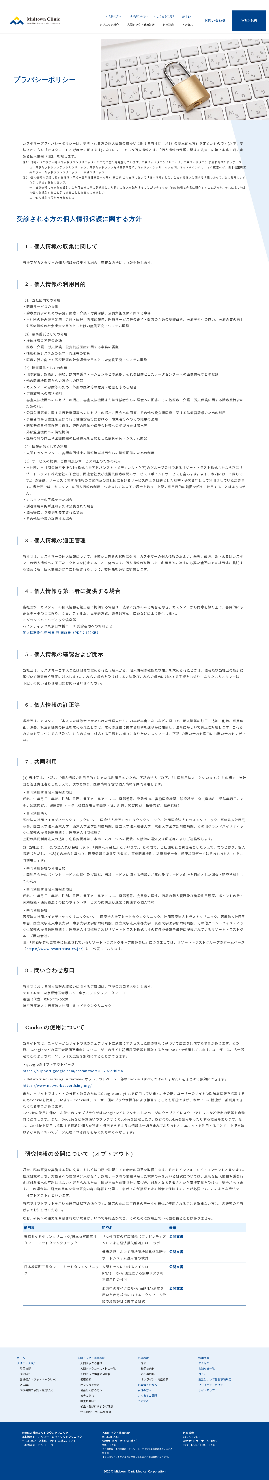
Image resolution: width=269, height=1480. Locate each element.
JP (183, 16)
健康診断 (85, 1379)
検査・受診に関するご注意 (96, 1406)
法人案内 (25, 1385)
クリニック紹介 (109, 24)
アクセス (187, 24)
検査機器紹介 (88, 1401)
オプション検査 (90, 1385)
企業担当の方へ (139, 16)
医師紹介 (25, 1374)
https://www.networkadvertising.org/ (57, 1085)
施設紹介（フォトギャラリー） (39, 1379)
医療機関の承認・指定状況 (36, 1390)
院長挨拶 (25, 1368)
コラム (202, 1374)
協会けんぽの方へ (91, 1390)
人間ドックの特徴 (91, 1363)
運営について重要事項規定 (214, 1379)
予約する (143, 1401)
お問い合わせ (215, 20)
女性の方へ (115, 16)
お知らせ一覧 (206, 1368)
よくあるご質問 (166, 16)
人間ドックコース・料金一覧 (98, 1368)
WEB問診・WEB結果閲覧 (95, 1412)
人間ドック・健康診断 (141, 24)
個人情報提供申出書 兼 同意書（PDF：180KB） (61, 632)
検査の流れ (87, 1395)
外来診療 (168, 24)
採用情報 (203, 1358)
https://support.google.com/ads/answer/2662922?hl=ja (73, 1070)
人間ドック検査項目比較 (95, 1374)
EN (190, 16)
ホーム (21, 1358)
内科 (143, 1363)
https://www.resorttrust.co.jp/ (54, 948)
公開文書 (176, 1236)
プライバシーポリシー (212, 1385)
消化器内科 (148, 1374)
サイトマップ (206, 1390)
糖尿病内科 (148, 1368)
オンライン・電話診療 (154, 1379)
